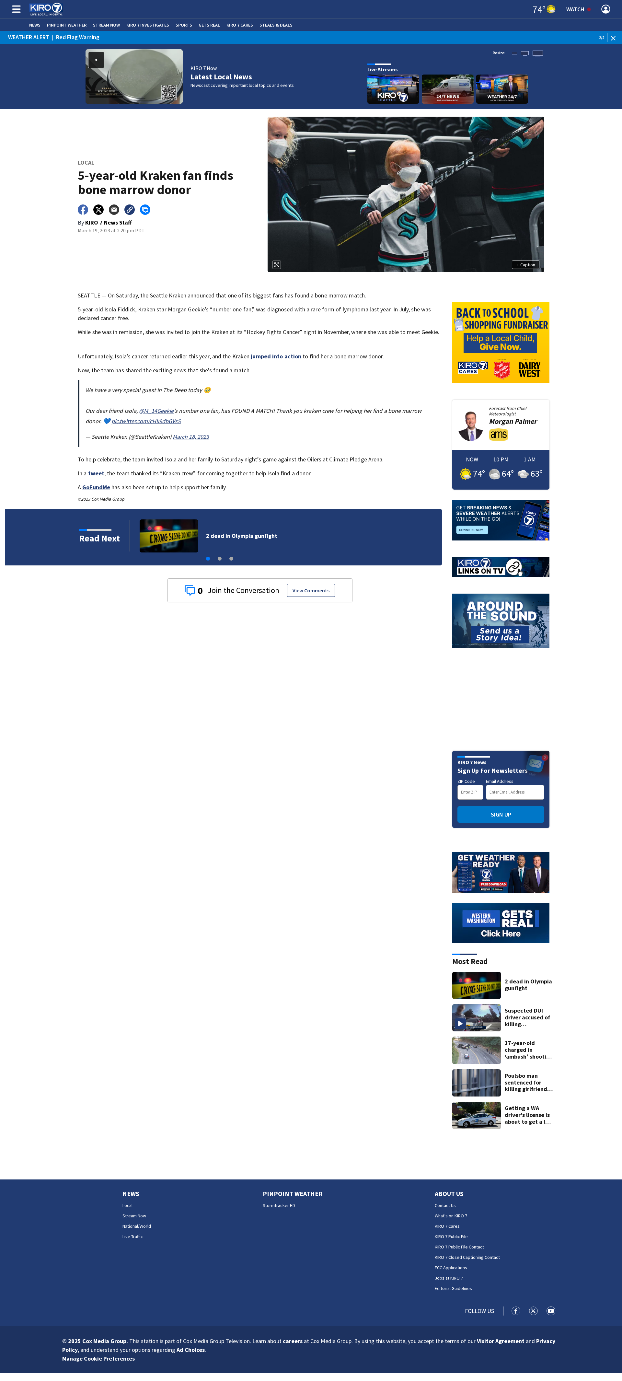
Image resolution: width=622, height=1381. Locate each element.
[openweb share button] (145, 209)
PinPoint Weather (66, 25)
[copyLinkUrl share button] (129, 209)
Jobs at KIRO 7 (449, 1278)
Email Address (499, 781)
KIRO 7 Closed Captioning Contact (467, 1257)
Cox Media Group (104, 1341)
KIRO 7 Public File (451, 1236)
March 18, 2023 (191, 436)
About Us (449, 1194)
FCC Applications (451, 1268)
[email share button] (114, 209)
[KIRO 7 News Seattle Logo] (46, 9)
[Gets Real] (500, 923)
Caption (525, 265)
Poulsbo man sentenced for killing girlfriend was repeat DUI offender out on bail (310, 536)
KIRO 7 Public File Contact (459, 1247)
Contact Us (445, 1205)
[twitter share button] (98, 209)
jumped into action (276, 356)
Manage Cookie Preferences (98, 1358)
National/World (136, 1226)
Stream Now (106, 25)
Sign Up (501, 814)
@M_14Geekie (156, 410)
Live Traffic (132, 1236)
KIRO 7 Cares (239, 25)
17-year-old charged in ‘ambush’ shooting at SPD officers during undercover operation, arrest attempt (529, 1050)
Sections (15, 9)
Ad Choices (191, 1349)
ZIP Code (466, 781)
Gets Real (209, 25)
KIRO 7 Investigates (147, 25)
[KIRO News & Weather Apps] (500, 872)
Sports (184, 25)
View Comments (311, 590)
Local (127, 1205)
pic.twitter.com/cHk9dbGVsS (146, 421)
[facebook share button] (83, 209)
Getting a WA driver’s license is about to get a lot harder (528, 1115)
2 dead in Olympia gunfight (528, 985)
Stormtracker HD (279, 1205)
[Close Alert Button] (615, 37)
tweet (96, 473)
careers (293, 1341)
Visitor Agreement (500, 1341)
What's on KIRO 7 (451, 1216)
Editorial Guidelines (453, 1288)
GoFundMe (96, 487)
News (34, 25)
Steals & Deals (276, 25)
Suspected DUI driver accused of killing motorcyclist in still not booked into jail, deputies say (528, 1017)
